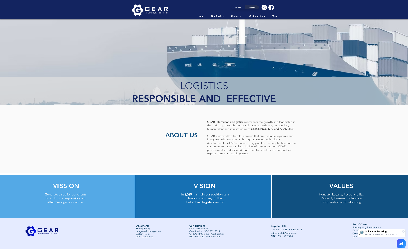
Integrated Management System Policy (148, 232)
